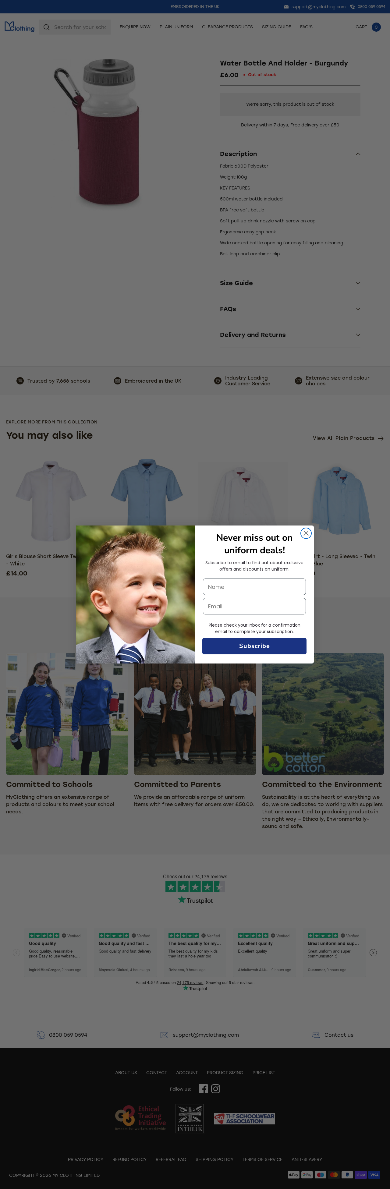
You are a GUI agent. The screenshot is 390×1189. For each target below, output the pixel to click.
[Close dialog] (306, 533)
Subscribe (254, 646)
